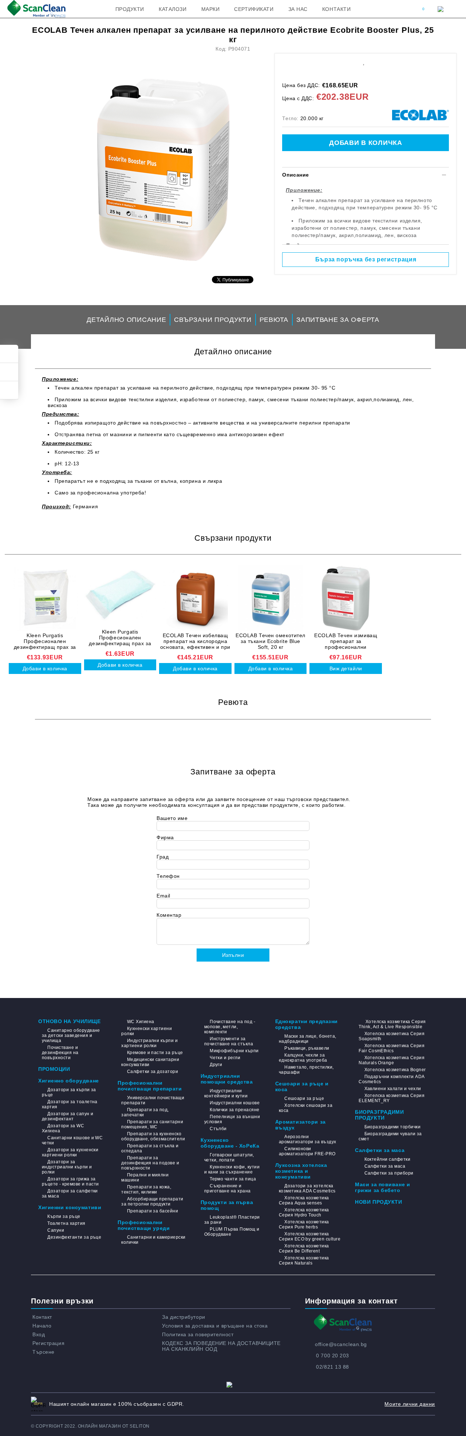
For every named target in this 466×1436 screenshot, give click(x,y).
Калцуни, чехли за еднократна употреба (303, 1058)
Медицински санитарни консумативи (150, 1062)
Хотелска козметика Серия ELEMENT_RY (391, 1098)
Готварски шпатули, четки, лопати (229, 1157)
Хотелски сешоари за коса (306, 1108)
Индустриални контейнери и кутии (226, 1093)
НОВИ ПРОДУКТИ (378, 1202)
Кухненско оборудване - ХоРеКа (230, 1143)
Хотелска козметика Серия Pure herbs (304, 1224)
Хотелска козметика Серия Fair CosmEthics (391, 1048)
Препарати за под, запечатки (145, 1112)
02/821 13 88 (332, 1367)
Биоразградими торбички (392, 1126)
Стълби (218, 1128)
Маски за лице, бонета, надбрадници (307, 1039)
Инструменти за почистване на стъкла (228, 1041)
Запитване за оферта (337, 319)
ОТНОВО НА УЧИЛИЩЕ (69, 1021)
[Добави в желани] (363, 61)
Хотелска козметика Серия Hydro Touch (304, 1212)
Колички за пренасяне (235, 1109)
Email (163, 896)
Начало (41, 1326)
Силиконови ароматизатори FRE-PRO (307, 1151)
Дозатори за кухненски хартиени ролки (70, 1152)
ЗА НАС (298, 9)
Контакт (42, 1317)
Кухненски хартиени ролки (146, 1031)
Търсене (43, 1352)
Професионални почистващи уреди (144, 1225)
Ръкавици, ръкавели (306, 1048)
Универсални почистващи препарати (152, 1100)
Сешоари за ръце (304, 1098)
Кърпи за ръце (63, 1216)
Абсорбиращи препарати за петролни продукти (152, 1201)
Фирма (165, 837)
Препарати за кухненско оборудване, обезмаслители (153, 1136)
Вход (38, 1334)
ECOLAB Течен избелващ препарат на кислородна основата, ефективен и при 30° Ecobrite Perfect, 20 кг (195, 641)
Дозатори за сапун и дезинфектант (68, 1116)
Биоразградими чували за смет (390, 1136)
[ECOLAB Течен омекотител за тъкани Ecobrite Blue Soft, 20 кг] (270, 598)
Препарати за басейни (152, 1211)
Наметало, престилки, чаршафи (306, 1070)
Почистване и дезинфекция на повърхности (60, 1052)
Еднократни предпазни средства (306, 1024)
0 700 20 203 (332, 1355)
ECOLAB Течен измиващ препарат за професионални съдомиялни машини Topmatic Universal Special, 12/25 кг (345, 641)
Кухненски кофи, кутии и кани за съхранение (232, 1169)
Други (216, 1064)
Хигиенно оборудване (68, 1081)
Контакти (336, 9)
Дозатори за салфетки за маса (70, 1193)
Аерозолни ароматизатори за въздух (307, 1139)
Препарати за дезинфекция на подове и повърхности (150, 1163)
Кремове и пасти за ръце (155, 1052)
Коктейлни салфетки (387, 1159)
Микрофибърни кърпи (234, 1050)
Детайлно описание (126, 319)
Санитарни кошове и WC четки (72, 1140)
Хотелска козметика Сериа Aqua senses (304, 1200)
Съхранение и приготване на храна (227, 1188)
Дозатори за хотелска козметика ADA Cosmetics (307, 1188)
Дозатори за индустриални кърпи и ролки (67, 1167)
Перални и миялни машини (145, 1177)
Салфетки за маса (379, 1150)
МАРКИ (210, 9)
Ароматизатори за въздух (300, 1125)
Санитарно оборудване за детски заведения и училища (71, 1035)
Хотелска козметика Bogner (395, 1069)
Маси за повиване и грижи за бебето (382, 1187)
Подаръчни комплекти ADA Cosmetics (391, 1079)
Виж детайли (345, 668)
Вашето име (172, 818)
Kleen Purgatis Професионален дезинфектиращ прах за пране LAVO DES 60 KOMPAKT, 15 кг (45, 641)
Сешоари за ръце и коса (302, 1086)
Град (163, 857)
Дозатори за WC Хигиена (63, 1128)
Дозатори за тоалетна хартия (70, 1104)
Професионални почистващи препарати (150, 1086)
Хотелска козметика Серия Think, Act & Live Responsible (392, 1024)
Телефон (168, 876)
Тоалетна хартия (66, 1223)
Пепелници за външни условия (232, 1119)
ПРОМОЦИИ (54, 1069)
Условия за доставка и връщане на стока (215, 1326)
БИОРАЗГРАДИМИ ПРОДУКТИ (379, 1115)
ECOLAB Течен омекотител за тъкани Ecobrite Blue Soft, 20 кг (270, 641)
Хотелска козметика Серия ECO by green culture (309, 1236)
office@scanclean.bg (341, 1344)
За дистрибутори (183, 1317)
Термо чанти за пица (233, 1178)
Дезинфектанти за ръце (74, 1237)
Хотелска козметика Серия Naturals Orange (391, 1060)
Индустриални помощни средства (227, 1079)
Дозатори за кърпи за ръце (69, 1092)
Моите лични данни (409, 1404)
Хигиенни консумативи (69, 1207)
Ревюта (274, 319)
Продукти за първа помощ (227, 1205)
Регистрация (48, 1343)
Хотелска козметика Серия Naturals (304, 1260)
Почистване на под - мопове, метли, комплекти (230, 1026)
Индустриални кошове (235, 1102)
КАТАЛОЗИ (172, 9)
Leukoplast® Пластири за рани (232, 1220)
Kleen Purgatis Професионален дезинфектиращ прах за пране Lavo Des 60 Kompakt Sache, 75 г (120, 637)
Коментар (169, 915)
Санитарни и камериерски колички (153, 1240)
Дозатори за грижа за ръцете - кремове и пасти (70, 1181)
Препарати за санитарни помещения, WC (152, 1124)
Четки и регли (225, 1057)
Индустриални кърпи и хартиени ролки (149, 1043)
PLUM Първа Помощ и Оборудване (232, 1232)
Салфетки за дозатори (152, 1071)
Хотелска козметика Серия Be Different (304, 1248)
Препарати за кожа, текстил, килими (146, 1189)
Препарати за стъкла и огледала (149, 1148)
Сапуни (55, 1230)
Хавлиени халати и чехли (392, 1088)
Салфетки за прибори (389, 1173)
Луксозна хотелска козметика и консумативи (301, 1171)
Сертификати (253, 9)
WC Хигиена (140, 1021)
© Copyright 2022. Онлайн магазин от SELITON (90, 1426)
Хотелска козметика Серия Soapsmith (391, 1036)
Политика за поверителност (197, 1334)
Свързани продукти (212, 319)
